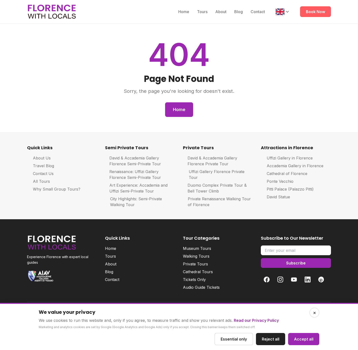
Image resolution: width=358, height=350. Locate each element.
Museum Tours (197, 248)
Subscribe (296, 263)
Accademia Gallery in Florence (295, 165)
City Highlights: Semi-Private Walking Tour (136, 201)
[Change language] (282, 11)
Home (183, 11)
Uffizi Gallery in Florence (290, 158)
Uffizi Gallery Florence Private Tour (217, 174)
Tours (202, 11)
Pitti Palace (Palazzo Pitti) (290, 189)
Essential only (234, 339)
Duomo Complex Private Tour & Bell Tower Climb (217, 188)
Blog (238, 11)
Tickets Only (194, 279)
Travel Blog (43, 165)
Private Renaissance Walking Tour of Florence (219, 201)
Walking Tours (196, 256)
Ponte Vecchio (280, 181)
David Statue (278, 196)
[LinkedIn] (307, 279)
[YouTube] (294, 279)
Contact (258, 11)
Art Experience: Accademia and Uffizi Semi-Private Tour (138, 188)
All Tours (41, 181)
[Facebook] (267, 279)
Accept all (303, 339)
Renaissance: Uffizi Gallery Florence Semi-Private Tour (135, 174)
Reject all (270, 339)
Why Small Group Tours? (56, 189)
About (220, 11)
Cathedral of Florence (287, 173)
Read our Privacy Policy (256, 320)
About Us (42, 158)
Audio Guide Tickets (201, 287)
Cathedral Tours (198, 271)
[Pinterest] (321, 279)
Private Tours (195, 264)
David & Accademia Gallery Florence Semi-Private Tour (135, 161)
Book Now (315, 11)
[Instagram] (280, 279)
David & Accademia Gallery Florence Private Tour (212, 161)
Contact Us (43, 173)
